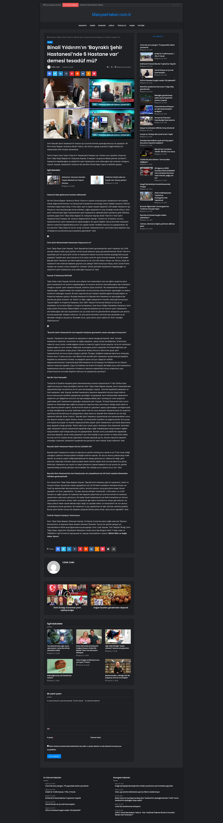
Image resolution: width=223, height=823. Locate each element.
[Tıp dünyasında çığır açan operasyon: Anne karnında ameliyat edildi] (60, 636)
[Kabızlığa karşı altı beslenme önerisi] (60, 666)
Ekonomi (101, 25)
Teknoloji (121, 25)
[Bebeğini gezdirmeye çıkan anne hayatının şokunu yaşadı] (146, 98)
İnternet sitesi (96, 737)
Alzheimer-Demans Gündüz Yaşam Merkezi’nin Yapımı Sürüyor (73, 180)
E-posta (50, 737)
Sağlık (111, 25)
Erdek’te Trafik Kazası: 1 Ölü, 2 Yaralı (164, 55)
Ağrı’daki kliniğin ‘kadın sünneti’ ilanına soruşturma (117, 647)
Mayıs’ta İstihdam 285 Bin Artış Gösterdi (157, 128)
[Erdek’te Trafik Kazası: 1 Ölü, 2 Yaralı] (146, 57)
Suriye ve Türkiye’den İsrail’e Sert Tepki (156, 134)
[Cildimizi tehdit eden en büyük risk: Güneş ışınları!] (97, 180)
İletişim (141, 25)
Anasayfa (83, 25)
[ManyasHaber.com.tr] (111, 14)
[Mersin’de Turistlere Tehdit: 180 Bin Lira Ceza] (146, 152)
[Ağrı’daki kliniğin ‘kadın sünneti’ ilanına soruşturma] (118, 636)
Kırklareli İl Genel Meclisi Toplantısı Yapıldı (95, 5)
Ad (48, 729)
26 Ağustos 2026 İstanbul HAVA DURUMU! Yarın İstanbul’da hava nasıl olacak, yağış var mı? (165, 173)
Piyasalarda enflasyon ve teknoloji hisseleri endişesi (164, 109)
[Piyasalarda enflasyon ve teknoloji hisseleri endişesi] (146, 109)
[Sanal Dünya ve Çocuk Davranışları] (146, 73)
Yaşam (132, 25)
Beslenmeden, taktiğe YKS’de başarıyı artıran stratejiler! (117, 676)
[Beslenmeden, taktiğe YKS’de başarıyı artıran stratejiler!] (118, 666)
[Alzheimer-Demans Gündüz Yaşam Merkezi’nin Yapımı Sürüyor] (53, 180)
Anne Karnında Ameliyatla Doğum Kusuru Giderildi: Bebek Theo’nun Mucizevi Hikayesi (87, 649)
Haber (92, 25)
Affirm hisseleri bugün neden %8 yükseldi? (157, 80)
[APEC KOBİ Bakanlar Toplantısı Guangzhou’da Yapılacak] (146, 196)
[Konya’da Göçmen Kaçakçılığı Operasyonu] (146, 121)
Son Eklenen (158, 36)
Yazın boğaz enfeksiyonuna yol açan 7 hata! (87, 661)
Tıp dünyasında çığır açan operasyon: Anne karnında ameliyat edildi (58, 648)
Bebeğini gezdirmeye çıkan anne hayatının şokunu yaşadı (163, 97)
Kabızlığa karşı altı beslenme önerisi (59, 676)
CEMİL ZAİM (55, 67)
